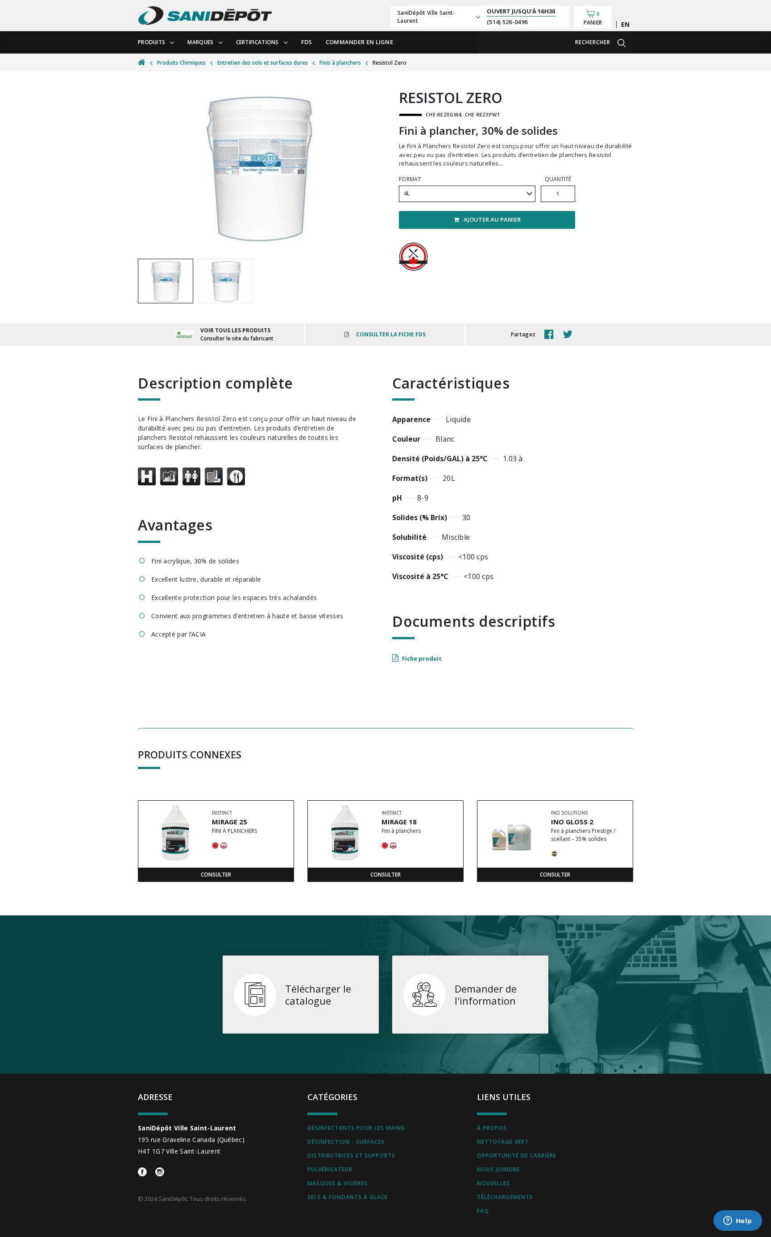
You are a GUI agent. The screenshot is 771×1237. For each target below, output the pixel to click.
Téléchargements (505, 1197)
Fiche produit (422, 658)
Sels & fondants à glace (347, 1197)
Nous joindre (498, 1169)
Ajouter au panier (492, 219)
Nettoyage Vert (503, 1142)
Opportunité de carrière (516, 1155)
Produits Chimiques (181, 62)
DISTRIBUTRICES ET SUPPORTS (351, 1155)
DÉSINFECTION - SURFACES (346, 1142)
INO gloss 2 (572, 821)
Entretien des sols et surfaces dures (262, 62)
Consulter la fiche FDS (391, 334)
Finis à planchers (340, 62)
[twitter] (570, 334)
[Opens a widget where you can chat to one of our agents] (737, 1221)
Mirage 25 (229, 821)
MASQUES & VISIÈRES (337, 1183)
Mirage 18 (399, 821)
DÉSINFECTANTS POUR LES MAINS (356, 1128)
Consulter (216, 874)
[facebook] (551, 334)
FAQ (483, 1211)
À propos (492, 1128)
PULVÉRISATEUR (329, 1169)
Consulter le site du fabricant (237, 338)
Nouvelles (493, 1183)
